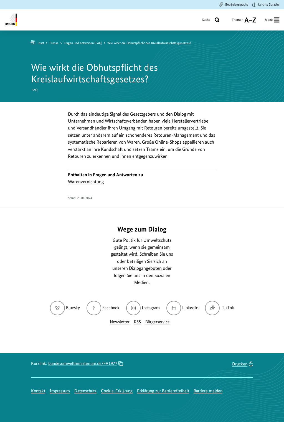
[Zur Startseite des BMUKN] (10, 20)
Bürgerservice (157, 321)
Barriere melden (208, 390)
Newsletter (120, 321)
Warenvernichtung (86, 181)
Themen (237, 22)
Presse (54, 43)
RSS (137, 321)
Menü (269, 20)
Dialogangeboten (145, 268)
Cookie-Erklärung (117, 390)
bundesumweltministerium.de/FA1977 (82, 363)
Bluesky (73, 307)
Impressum (60, 390)
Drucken (239, 364)
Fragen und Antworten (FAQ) (83, 43)
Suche (206, 20)
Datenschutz (85, 390)
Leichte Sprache (269, 4)
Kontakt (38, 390)
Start (41, 43)
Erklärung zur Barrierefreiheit (163, 390)
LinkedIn (190, 307)
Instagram (151, 307)
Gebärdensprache (236, 4)
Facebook (111, 307)
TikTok (228, 307)
